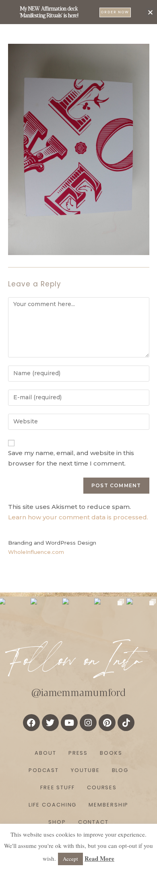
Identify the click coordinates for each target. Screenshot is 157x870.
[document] (78, 435)
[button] (150, 12)
